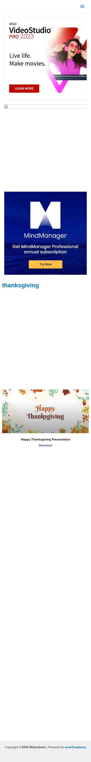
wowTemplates (75, 747)
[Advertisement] (45, 339)
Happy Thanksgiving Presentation (45, 439)
